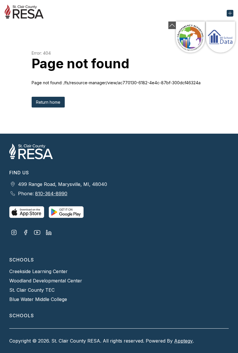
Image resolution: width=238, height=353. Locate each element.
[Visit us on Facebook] (25, 233)
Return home (48, 102)
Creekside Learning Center (38, 271)
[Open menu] (230, 13)
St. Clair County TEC (32, 290)
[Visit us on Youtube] (37, 233)
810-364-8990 (51, 193)
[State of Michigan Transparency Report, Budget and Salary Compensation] (190, 37)
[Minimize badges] (172, 25)
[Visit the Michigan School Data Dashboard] (220, 37)
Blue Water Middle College (38, 299)
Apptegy (183, 341)
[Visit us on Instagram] (14, 233)
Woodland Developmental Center (45, 281)
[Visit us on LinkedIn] (48, 233)
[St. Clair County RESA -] (28, 13)
